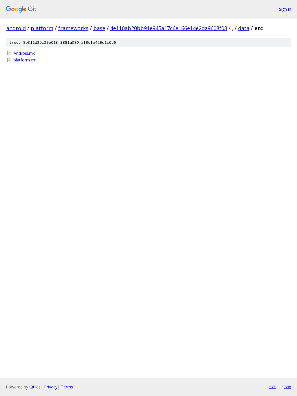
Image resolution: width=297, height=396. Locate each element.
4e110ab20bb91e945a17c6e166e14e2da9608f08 (168, 28)
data (243, 28)
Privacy (50, 387)
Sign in (285, 9)
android (16, 28)
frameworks (73, 28)
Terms (67, 387)
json (286, 386)
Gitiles (35, 387)
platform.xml (25, 60)
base (99, 28)
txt (272, 386)
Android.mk (24, 53)
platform (42, 28)
